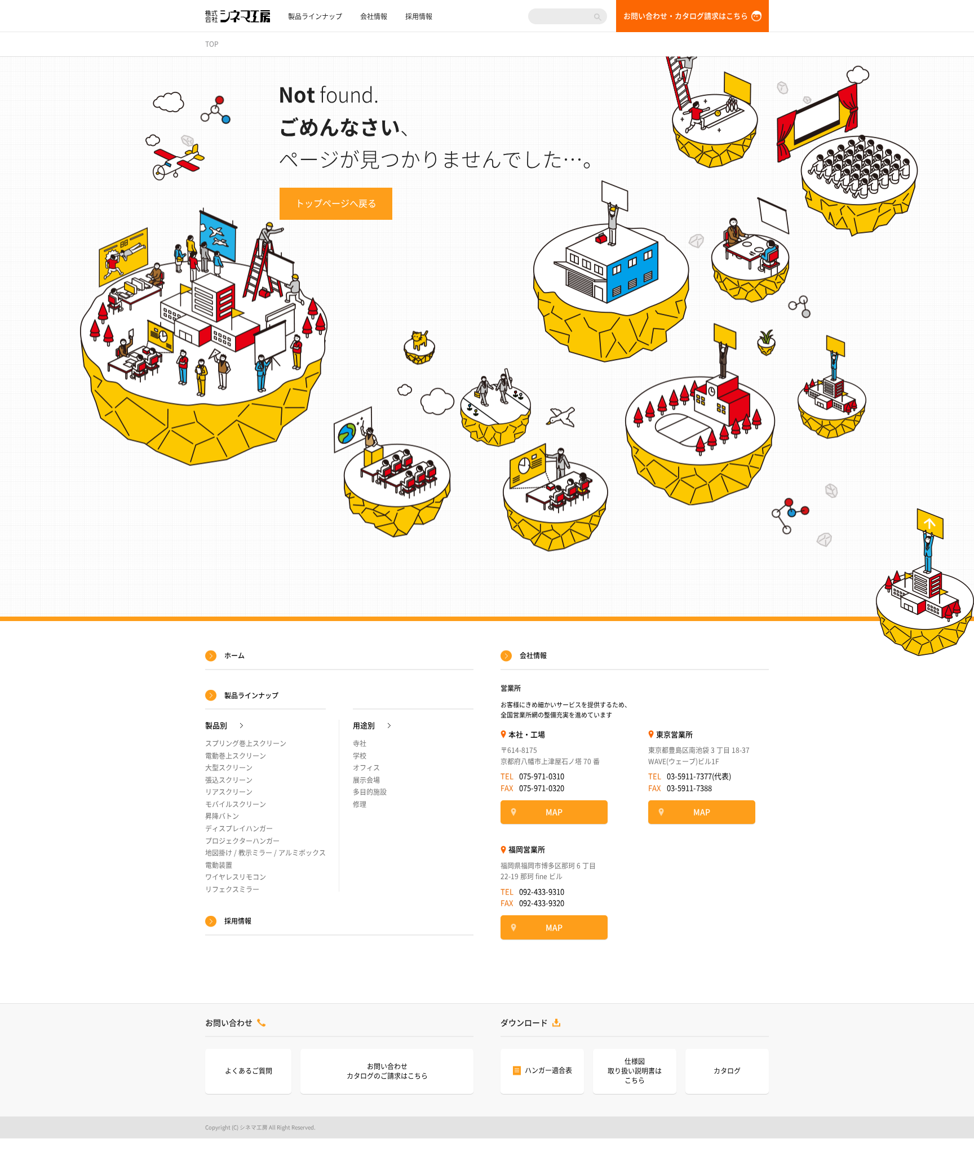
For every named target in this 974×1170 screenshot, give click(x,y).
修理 (359, 804)
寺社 (359, 743)
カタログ (727, 1070)
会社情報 (373, 16)
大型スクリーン (229, 767)
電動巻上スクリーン (235, 755)
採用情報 (418, 16)
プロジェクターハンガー (242, 840)
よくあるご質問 (248, 1070)
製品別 (216, 725)
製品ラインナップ (315, 16)
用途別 (364, 725)
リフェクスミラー (232, 889)
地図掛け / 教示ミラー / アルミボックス (265, 852)
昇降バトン (222, 816)
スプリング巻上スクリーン (245, 743)
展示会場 (366, 780)
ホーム (234, 655)
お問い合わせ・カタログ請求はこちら (685, 16)
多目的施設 (370, 791)
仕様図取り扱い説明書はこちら (635, 1071)
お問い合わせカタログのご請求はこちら (387, 1071)
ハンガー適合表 (548, 1070)
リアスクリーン (229, 791)
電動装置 (218, 865)
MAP (554, 812)
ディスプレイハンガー (239, 828)
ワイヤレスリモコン (235, 877)
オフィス (366, 767)
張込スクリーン (229, 780)
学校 (359, 755)
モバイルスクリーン (235, 804)
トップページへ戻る (336, 203)
